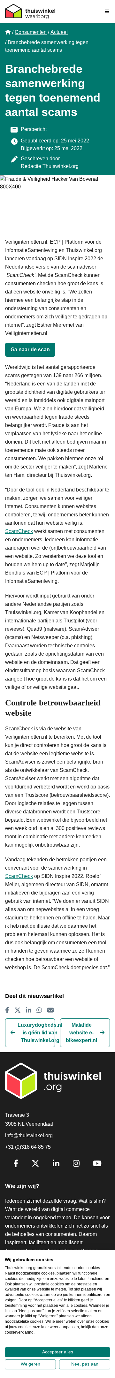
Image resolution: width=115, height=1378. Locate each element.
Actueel (59, 32)
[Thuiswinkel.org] (30, 11)
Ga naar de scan (30, 349)
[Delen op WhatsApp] (39, 1010)
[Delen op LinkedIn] (29, 1010)
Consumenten (31, 32)
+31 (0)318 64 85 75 (28, 1147)
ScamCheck (19, 531)
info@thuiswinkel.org (29, 1135)
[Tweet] (17, 1010)
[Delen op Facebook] (7, 1010)
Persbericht (34, 129)
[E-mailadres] (50, 1010)
